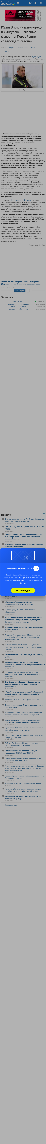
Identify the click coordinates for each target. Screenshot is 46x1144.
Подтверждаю (23, 590)
